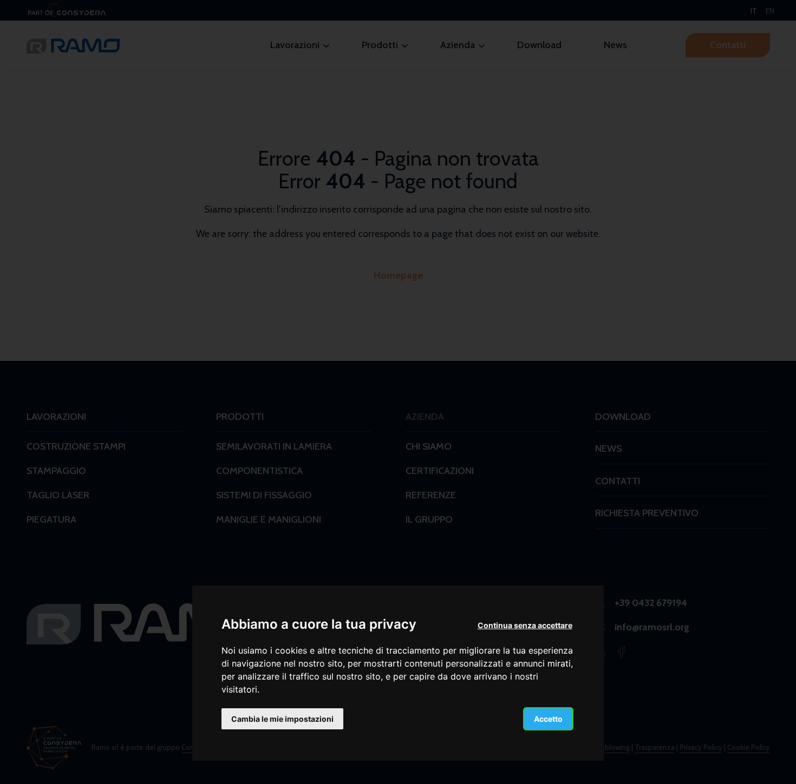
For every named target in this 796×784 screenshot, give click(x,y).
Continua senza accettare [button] (525, 625)
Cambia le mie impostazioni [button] (282, 718)
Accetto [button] (548, 718)
